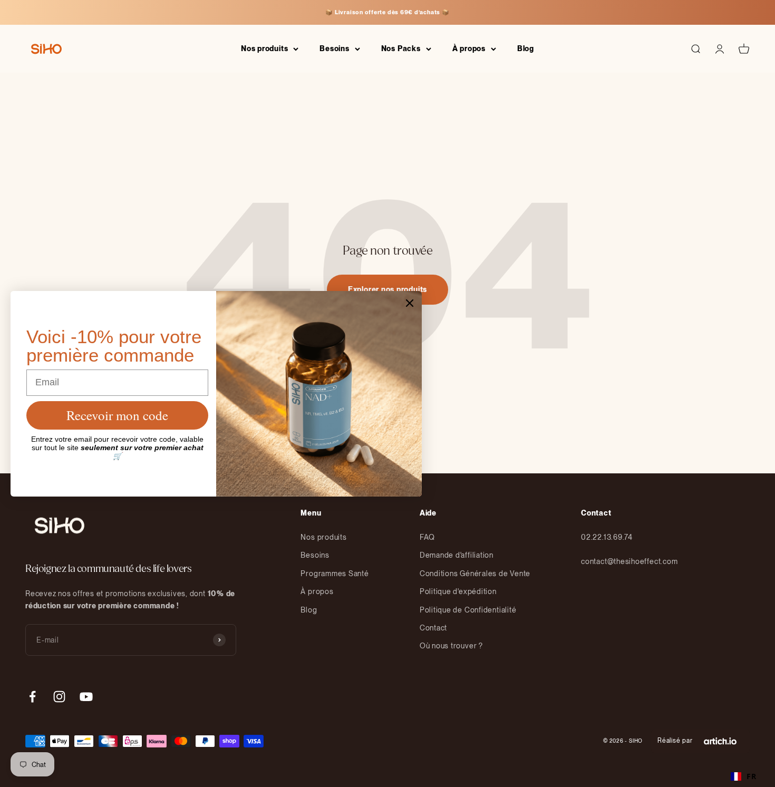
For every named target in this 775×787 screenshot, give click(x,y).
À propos (469, 48)
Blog (525, 48)
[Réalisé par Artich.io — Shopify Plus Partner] (720, 741)
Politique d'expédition (458, 591)
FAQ (427, 537)
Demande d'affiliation (456, 555)
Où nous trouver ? (451, 646)
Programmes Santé (335, 573)
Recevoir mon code (117, 415)
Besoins (334, 48)
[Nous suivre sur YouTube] (86, 696)
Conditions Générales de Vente (475, 573)
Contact (433, 628)
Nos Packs (401, 48)
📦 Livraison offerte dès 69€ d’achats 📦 (387, 12)
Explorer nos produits (387, 289)
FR (752, 776)
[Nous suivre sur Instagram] (59, 696)
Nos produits (264, 48)
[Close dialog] (410, 303)
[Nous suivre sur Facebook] (32, 696)
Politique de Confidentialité (468, 610)
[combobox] (743, 776)
